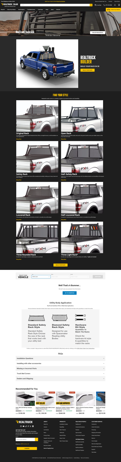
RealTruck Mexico (79, 447)
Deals (52, 9)
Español (93, 449)
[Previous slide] (17, 403)
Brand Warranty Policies (97, 446)
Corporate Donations (80, 427)
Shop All (3, 9)
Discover (58, 9)
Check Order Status (96, 435)
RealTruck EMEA (79, 444)
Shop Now (18, 139)
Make (52, 274)
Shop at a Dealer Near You (100, 1)
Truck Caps (40, 9)
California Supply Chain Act (67, 457)
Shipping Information (96, 432)
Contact (110, 1)
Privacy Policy (47, 435)
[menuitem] (2, 9)
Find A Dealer (94, 441)
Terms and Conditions (85, 457)
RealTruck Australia (80, 441)
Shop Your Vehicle (11, 9)
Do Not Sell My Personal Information (54, 457)
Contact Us (94, 424)
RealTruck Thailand (80, 450)
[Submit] (36, 439)
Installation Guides (64, 424)
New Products (21, 9)
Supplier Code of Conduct (49, 438)
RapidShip (62, 427)
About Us (46, 424)
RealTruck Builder (61, 1)
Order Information (95, 427)
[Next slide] (104, 403)
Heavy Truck (62, 438)
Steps (47, 9)
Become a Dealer (47, 445)
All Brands (62, 432)
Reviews (77, 429)
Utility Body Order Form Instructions (85, 348)
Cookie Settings (77, 457)
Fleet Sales (94, 452)
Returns (93, 438)
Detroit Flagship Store (48, 448)
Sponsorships (79, 432)
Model (71, 274)
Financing (94, 429)
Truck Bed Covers (31, 9)
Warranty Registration (96, 443)
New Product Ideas (64, 441)
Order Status (117, 1)
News (45, 432)
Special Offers (63, 435)
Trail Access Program (80, 435)
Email (17, 436)
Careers (45, 427)
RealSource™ (78, 424)
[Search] (91, 5)
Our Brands (46, 429)
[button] (60, 358)
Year (32, 274)
